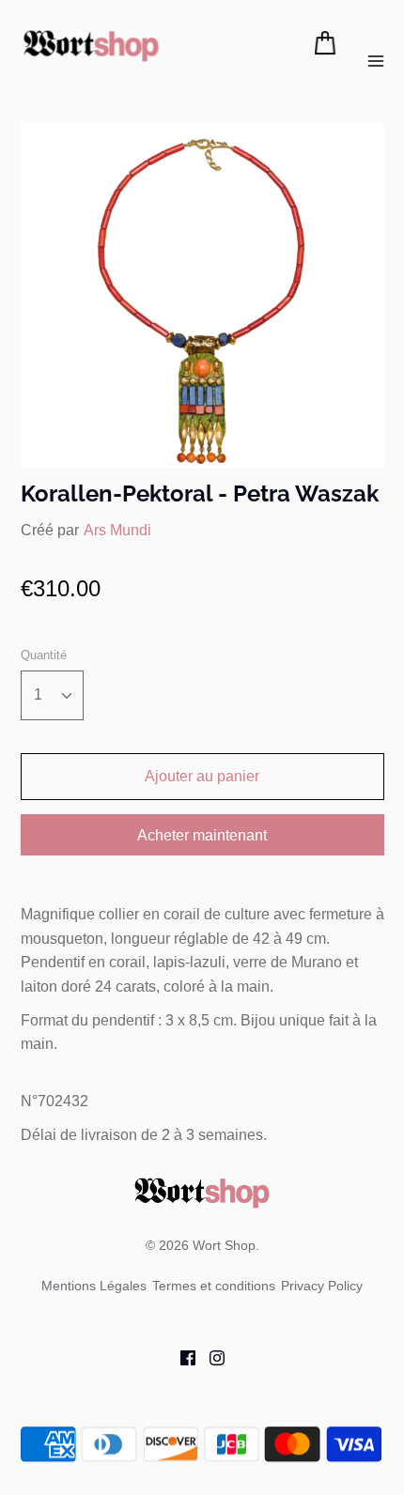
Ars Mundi (117, 530)
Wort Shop (224, 1245)
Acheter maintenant (202, 835)
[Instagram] (210, 1356)
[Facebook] (180, 1356)
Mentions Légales (94, 1285)
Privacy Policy (322, 1285)
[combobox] (52, 695)
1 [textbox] (38, 694)
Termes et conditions (213, 1285)
